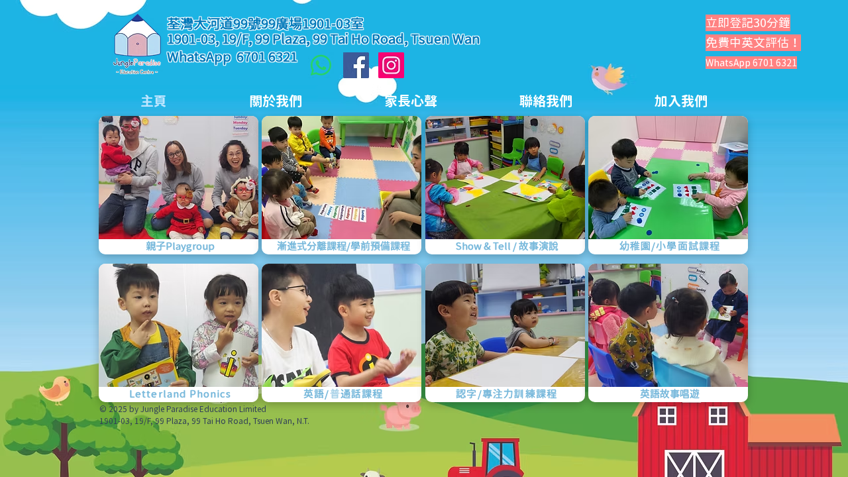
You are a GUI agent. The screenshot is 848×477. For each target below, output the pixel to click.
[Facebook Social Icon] (356, 65)
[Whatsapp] (321, 65)
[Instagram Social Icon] (391, 65)
